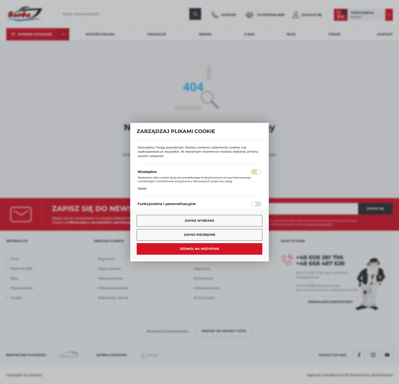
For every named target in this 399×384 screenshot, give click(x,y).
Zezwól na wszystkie (199, 249)
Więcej (142, 188)
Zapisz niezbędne (199, 234)
